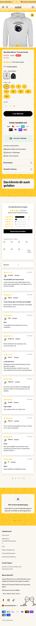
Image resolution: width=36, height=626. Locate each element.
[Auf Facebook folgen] (3, 600)
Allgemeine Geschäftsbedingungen (9, 541)
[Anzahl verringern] (6, 106)
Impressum (5, 535)
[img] (8, 272)
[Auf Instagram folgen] (8, 600)
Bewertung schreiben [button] (18, 231)
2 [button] (15, 478)
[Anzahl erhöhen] (14, 106)
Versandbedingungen (8, 553)
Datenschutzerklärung (9, 557)
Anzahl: (6, 102)
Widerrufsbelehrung (8, 550)
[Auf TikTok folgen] (13, 600)
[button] (8, 62)
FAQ (3, 546)
